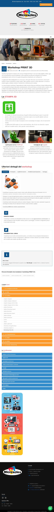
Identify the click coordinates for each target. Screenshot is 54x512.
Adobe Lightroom (8, 323)
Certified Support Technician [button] (10, 364)
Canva (5, 319)
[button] (27, 367)
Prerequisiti (12, 171)
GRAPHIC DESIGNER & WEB (14, 194)
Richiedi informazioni (46, 4)
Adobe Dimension (8, 317)
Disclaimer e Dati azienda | (28, 511)
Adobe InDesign (7, 315)
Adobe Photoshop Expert (10, 309)
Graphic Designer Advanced (10, 301)
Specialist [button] (11, 374)
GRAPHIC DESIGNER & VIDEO (29, 194)
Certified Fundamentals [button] (10, 378)
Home (3, 63)
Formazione (8, 63)
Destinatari (5, 171)
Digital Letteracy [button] (7, 371)
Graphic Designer (8, 299)
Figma (5, 321)
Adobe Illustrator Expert (9, 313)
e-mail (33, 23)
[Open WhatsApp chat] (50, 508)
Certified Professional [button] (9, 354)
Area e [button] (10, 344)
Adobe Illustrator (8, 311)
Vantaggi (45, 171)
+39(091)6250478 (33, 473)
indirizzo (28, 28)
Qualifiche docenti (22, 171)
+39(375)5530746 (35, 475)
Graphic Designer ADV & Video (11, 305)
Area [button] (11, 288)
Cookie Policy (44, 511)
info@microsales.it (34, 483)
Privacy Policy (37, 511)
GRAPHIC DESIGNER (5, 275)
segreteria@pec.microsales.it (38, 485)
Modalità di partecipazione (34, 171)
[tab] (27, 288)
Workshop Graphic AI (8, 328)
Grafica (14, 63)
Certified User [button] (8, 361)
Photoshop (45, 70)
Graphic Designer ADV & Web (10, 303)
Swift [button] (5, 357)
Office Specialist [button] (9, 381)
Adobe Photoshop (8, 307)
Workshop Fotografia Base (10, 325)
